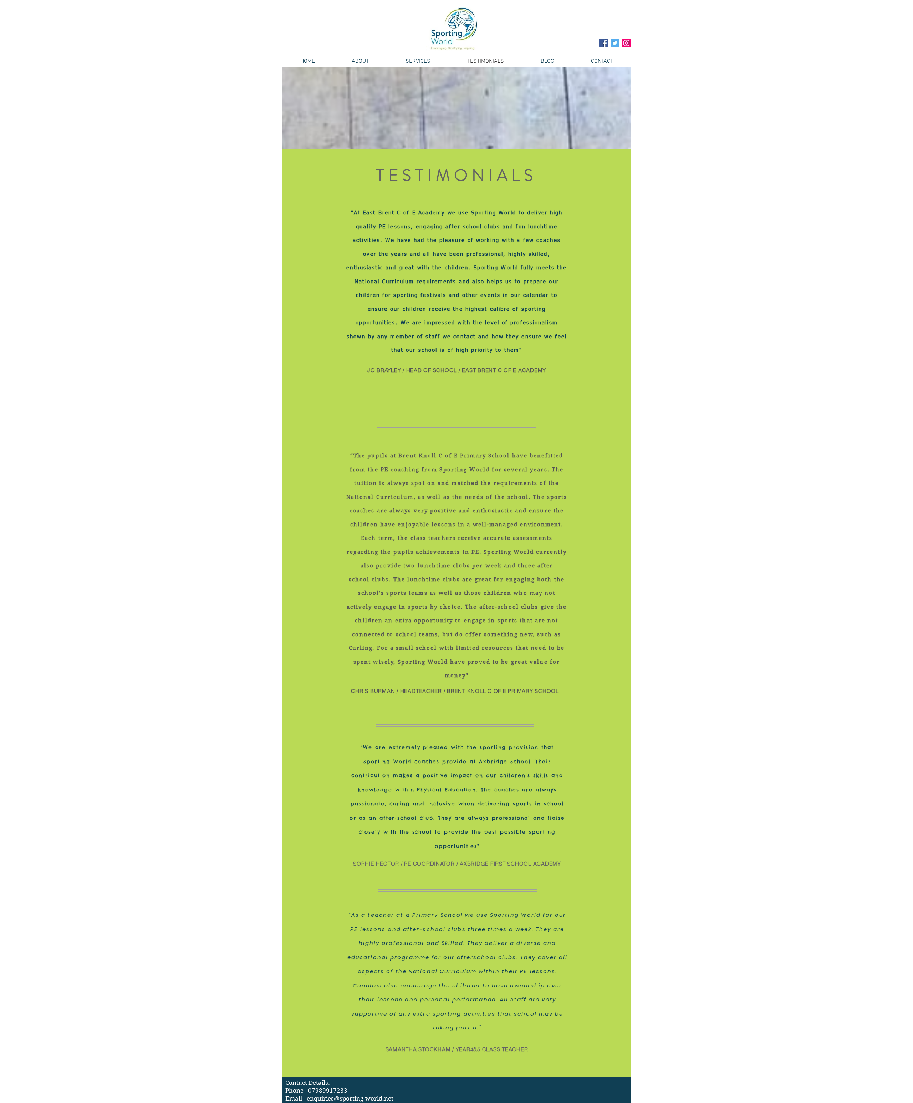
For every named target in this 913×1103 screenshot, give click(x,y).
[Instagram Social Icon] (626, 43)
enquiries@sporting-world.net (350, 1098)
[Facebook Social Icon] (603, 43)
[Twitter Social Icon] (615, 43)
